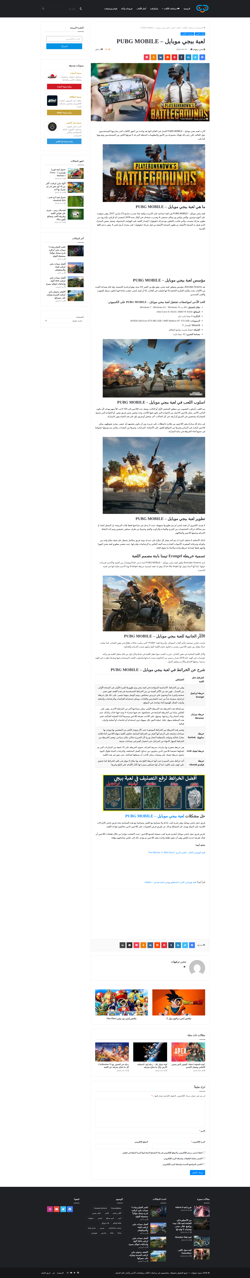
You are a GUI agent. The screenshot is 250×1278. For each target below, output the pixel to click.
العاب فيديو (96, 1213)
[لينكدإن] (188, 57)
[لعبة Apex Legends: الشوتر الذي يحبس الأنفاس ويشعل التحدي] (188, 1052)
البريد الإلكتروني (198, 1142)
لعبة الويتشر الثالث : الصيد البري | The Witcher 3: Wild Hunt (176, 852)
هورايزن (94, 1233)
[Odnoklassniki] (154, 57)
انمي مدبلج (110, 1218)
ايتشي (100, 1218)
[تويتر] (195, 57)
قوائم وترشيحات (110, 9)
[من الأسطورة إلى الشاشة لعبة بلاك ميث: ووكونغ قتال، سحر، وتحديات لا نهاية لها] (202, 1224)
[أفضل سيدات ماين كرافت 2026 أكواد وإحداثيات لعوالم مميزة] (76, 281)
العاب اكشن (175, 28)
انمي (119, 1218)
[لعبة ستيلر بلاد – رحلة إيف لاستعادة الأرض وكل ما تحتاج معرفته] (150, 1052)
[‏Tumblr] (181, 57)
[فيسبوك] (202, 57)
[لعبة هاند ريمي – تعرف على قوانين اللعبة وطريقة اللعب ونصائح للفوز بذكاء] (76, 214)
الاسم (202, 1131)
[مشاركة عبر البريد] (129, 945)
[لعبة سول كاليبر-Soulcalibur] (202, 1254)
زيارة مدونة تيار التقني (64, 141)
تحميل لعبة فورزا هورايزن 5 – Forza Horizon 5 (58, 172)
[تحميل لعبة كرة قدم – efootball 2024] (76, 201)
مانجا (119, 1233)
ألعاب (107, 1213)
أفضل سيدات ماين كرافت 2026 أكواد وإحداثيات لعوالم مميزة (56, 281)
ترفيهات (91, 1218)
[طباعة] (122, 945)
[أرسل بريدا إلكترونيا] (191, 49)
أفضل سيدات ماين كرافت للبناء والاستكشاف (58, 267)
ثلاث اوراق (105, 1223)
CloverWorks (116, 1208)
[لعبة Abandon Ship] (202, 1241)
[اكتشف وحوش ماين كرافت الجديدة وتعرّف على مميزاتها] (76, 295)
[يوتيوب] (56, 1209)
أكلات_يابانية (117, 1213)
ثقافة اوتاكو (117, 1223)
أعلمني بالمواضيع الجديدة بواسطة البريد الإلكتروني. (182, 1164)
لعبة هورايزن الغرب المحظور (183, 882)
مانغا (112, 1233)
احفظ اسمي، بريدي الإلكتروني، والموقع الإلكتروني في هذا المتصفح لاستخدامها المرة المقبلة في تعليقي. (162, 1152)
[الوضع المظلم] (81, 8)
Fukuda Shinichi (100, 1208)
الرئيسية (187, 9)
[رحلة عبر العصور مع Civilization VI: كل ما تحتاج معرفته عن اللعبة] (112, 1051)
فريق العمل (45, 1273)
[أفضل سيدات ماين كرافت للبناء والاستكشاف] (76, 267)
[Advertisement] (150, 254)
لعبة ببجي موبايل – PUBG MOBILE (154, 816)
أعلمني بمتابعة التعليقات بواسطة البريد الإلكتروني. (183, 1158)
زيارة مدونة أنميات (64, 86)
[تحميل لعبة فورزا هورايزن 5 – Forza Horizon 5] (76, 173)
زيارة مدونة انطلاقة (64, 112)
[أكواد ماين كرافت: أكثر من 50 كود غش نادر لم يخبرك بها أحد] (76, 187)
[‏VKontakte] (160, 57)
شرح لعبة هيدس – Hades (157, 882)
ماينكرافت (154, 9)
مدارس (103, 1233)
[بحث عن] (43, 8)
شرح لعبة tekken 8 (183, 1207)
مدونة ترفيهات (196, 1273)
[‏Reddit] (167, 57)
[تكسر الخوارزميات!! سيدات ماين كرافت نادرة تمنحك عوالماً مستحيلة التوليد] (76, 250)
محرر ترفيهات (198, 49)
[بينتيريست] (174, 57)
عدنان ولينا (92, 1228)
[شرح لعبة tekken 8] (202, 1211)
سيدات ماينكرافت (114, 1228)
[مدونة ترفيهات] (202, 9)
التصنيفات (80, 317)
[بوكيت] (147, 57)
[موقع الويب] (184, 967)
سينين (102, 1228)
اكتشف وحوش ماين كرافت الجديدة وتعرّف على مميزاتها (56, 295)
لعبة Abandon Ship (183, 1237)
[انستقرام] (50, 1209)
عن (53, 1273)
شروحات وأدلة (127, 9)
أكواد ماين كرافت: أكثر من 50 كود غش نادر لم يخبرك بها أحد (56, 186)
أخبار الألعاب (141, 9)
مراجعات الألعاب (170, 9)
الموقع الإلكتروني (141, 1142)
